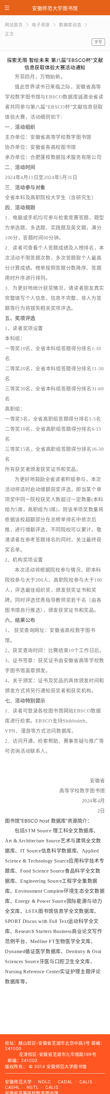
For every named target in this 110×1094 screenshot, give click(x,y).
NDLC (44, 1081)
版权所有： (16, 1066)
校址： (11, 1043)
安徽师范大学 (18, 1081)
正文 (9, 33)
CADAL (65, 1081)
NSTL (33, 1087)
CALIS (86, 1081)
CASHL (12, 1087)
